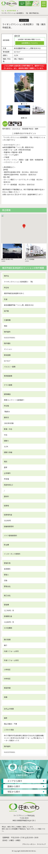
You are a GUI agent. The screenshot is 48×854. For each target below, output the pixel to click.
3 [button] (26, 103)
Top (2, 11)
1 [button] (21, 103)
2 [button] (24, 103)
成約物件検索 (11, 11)
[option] (24, 87)
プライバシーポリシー (29, 844)
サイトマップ (41, 844)
